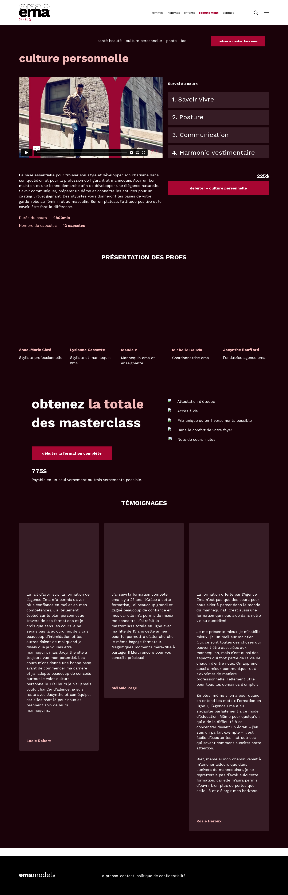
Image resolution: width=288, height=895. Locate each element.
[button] (218, 188)
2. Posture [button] (187, 117)
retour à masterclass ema (238, 41)
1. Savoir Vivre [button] (193, 99)
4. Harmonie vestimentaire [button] (213, 152)
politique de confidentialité (161, 875)
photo (171, 40)
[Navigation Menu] (266, 13)
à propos (110, 875)
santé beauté (109, 40)
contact (127, 875)
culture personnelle (144, 40)
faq (184, 40)
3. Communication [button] (200, 134)
